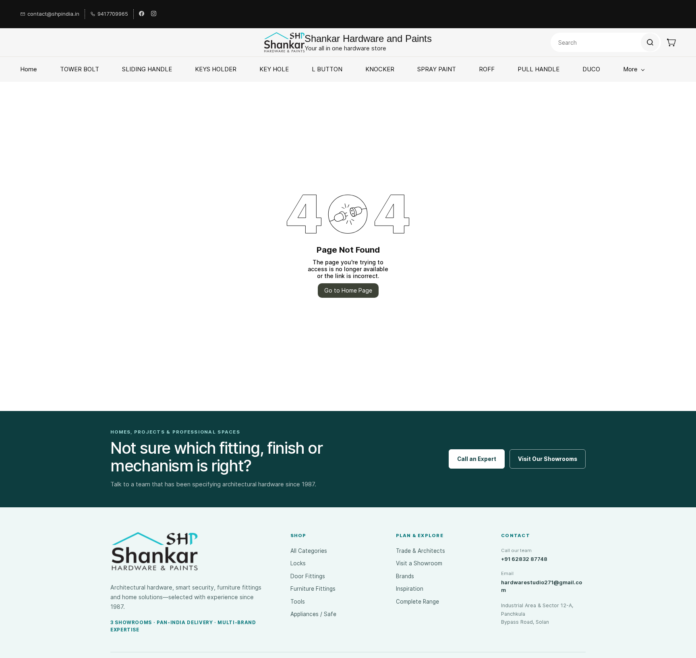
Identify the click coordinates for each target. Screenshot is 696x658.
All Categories (308, 551)
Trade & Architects (420, 551)
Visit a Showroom (419, 563)
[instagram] (153, 14)
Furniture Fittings (313, 588)
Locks (298, 563)
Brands (405, 576)
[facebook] (141, 14)
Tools (297, 601)
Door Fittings (307, 576)
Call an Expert (476, 459)
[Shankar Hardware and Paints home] (154, 551)
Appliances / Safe (313, 614)
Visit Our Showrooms (547, 459)
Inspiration (409, 588)
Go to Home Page (348, 290)
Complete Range (417, 601)
